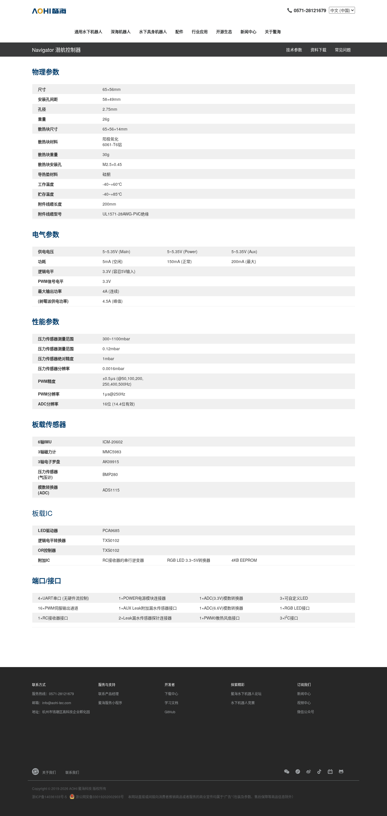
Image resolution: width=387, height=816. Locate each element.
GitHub (170, 711)
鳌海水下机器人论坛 (246, 693)
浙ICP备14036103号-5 (49, 796)
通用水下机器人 (88, 31)
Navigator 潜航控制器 (56, 49)
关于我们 (49, 772)
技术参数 (294, 49)
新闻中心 (248, 31)
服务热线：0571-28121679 (53, 693)
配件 (179, 31)
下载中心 (171, 693)
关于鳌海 (273, 31)
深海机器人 (121, 31)
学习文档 (171, 702)
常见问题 (343, 49)
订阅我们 (304, 684)
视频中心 (304, 702)
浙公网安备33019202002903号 (100, 796)
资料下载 (318, 49)
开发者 (170, 684)
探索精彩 (237, 684)
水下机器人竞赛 (243, 702)
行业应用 (200, 31)
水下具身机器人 (153, 31)
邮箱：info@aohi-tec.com (51, 702)
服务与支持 (106, 684)
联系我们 (72, 772)
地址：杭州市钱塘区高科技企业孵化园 (61, 711)
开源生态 (224, 31)
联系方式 (39, 684)
